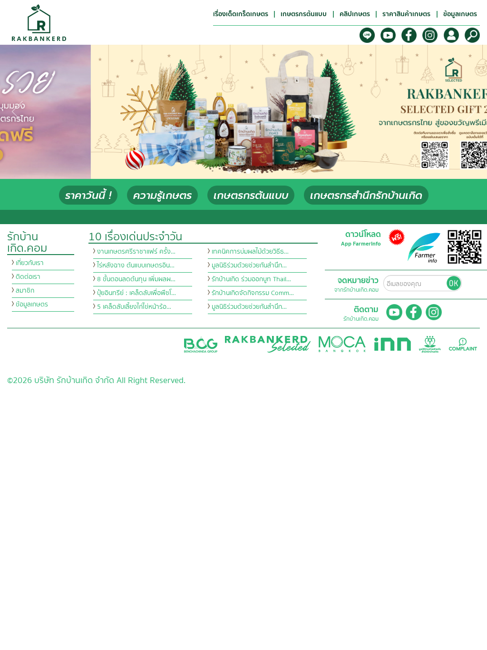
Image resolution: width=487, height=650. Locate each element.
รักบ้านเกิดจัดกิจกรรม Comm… (253, 293)
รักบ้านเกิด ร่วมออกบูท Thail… (251, 279)
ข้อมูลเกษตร (32, 304)
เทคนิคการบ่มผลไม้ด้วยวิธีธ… (250, 251)
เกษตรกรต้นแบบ (251, 195)
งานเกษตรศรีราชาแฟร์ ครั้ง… (136, 251)
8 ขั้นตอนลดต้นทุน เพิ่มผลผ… (136, 279)
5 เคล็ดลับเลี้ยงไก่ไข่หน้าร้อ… (134, 307)
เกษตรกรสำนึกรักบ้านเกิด (366, 195)
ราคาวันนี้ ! (88, 195)
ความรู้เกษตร (162, 195)
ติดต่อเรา (28, 277)
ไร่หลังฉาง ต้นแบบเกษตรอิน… (136, 265)
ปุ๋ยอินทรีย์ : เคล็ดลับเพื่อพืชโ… (136, 293)
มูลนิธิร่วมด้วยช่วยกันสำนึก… (249, 265)
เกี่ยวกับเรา (30, 263)
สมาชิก (25, 291)
